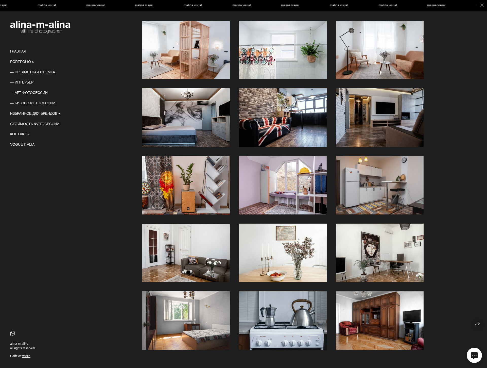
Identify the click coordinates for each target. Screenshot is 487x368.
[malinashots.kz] (40, 27)
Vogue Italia (22, 144)
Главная (18, 51)
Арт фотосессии (31, 93)
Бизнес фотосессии (35, 103)
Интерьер (24, 82)
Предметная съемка (35, 72)
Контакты (19, 134)
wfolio (26, 356)
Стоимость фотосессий (34, 124)
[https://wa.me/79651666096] (12, 333)
